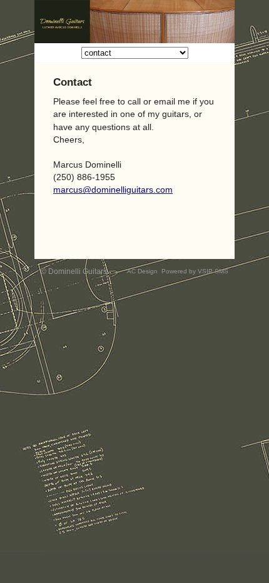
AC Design (142, 271)
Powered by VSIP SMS (194, 271)
